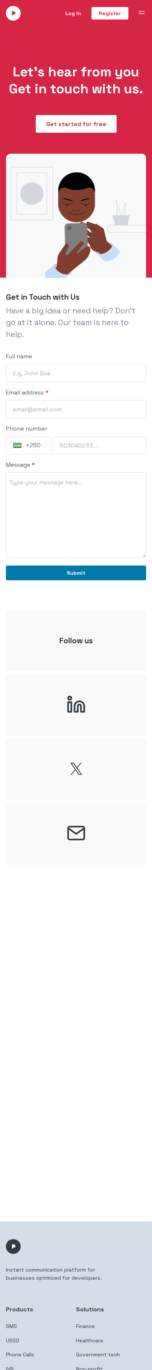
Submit (76, 573)
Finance (85, 1326)
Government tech (98, 1354)
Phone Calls (20, 1354)
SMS (11, 1326)
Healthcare (89, 1340)
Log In (73, 13)
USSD (12, 1340)
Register (110, 13)
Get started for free (76, 124)
